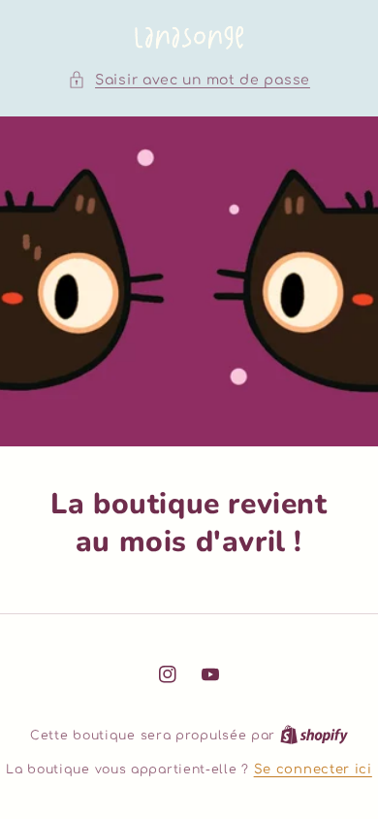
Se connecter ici (313, 769)
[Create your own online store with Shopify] (314, 735)
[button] (189, 80)
